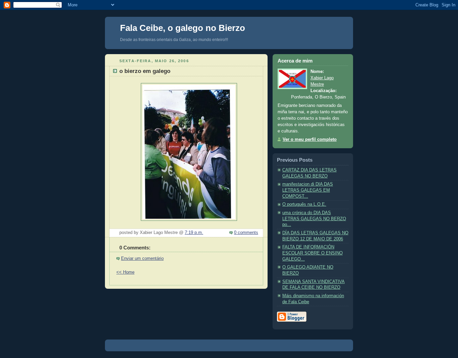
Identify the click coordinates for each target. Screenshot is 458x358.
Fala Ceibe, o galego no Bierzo (182, 28)
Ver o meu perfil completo (310, 139)
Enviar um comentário (142, 258)
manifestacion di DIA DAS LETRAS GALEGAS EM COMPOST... (307, 190)
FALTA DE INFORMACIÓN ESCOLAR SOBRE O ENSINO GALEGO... (312, 253)
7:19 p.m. (194, 232)
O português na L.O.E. (304, 204)
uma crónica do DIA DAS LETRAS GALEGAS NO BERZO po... (314, 218)
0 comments (246, 232)
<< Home (125, 272)
